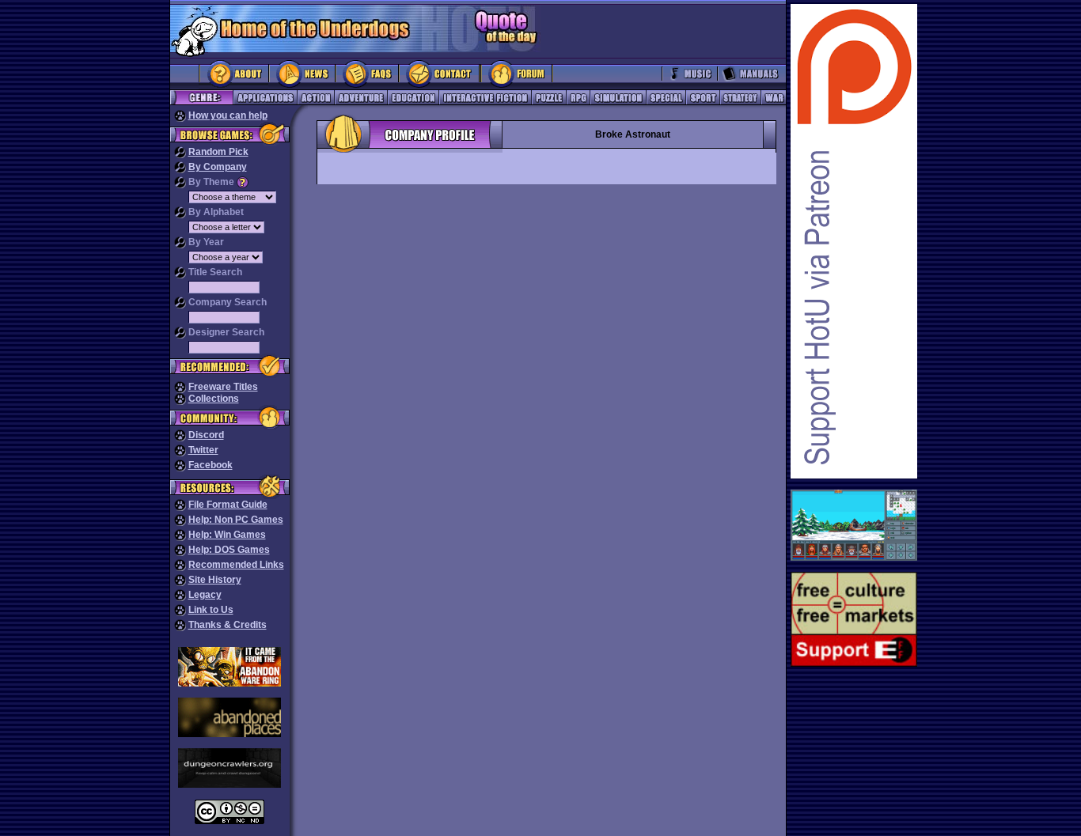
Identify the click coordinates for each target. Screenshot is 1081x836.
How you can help (227, 115)
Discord (206, 435)
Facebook (210, 465)
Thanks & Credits (227, 624)
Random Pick (218, 151)
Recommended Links (236, 564)
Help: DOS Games (229, 549)
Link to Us (210, 609)
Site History (214, 579)
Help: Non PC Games (235, 519)
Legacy (205, 594)
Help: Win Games (227, 534)
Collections (213, 398)
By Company (217, 166)
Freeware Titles (223, 386)
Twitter (203, 450)
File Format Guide (227, 504)
